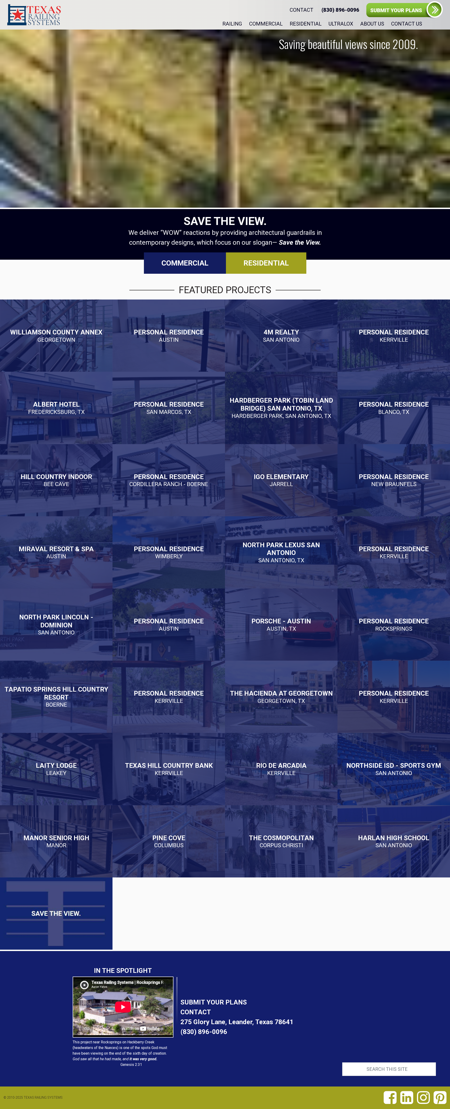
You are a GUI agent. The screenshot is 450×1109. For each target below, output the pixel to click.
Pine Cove (168, 841)
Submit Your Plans (404, 10)
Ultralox (341, 24)
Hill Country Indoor (56, 480)
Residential (306, 24)
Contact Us (406, 24)
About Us (372, 24)
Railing (232, 24)
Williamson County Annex (56, 335)
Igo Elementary (281, 480)
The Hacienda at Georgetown (281, 696)
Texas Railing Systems (34, 15)
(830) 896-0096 (203, 1032)
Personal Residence (169, 335)
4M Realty (281, 335)
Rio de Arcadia (281, 769)
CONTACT (301, 10)
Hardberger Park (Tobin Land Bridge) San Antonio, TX (281, 408)
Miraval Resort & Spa (56, 552)
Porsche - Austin (281, 624)
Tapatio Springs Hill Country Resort (56, 697)
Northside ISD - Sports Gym (393, 769)
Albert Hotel (56, 408)
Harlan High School (393, 841)
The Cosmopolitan (281, 841)
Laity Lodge (56, 769)
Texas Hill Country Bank (169, 769)
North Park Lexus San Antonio (281, 552)
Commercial (266, 24)
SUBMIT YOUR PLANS (213, 1002)
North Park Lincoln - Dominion (56, 624)
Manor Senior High (56, 841)
